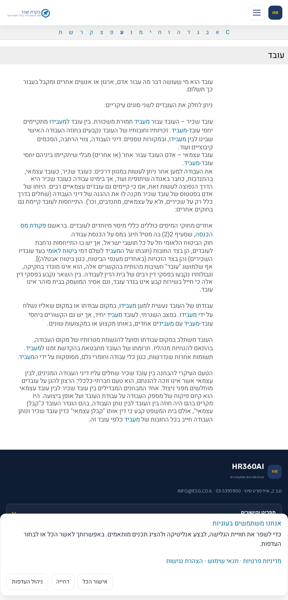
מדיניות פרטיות (262, 561)
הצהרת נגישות (184, 561)
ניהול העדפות (27, 582)
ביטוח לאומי (61, 251)
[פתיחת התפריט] (257, 12)
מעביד (142, 121)
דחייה (62, 582)
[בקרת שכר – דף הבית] (29, 12)
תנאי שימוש (223, 561)
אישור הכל (95, 582)
